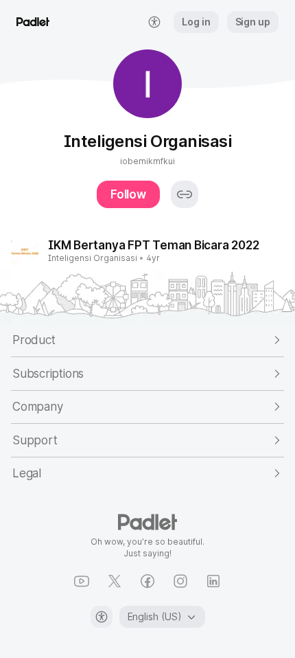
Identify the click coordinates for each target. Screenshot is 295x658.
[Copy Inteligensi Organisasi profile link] (184, 194)
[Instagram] (180, 581)
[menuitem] (154, 22)
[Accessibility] (102, 617)
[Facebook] (147, 581)
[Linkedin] (213, 581)
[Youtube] (81, 581)
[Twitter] (114, 581)
